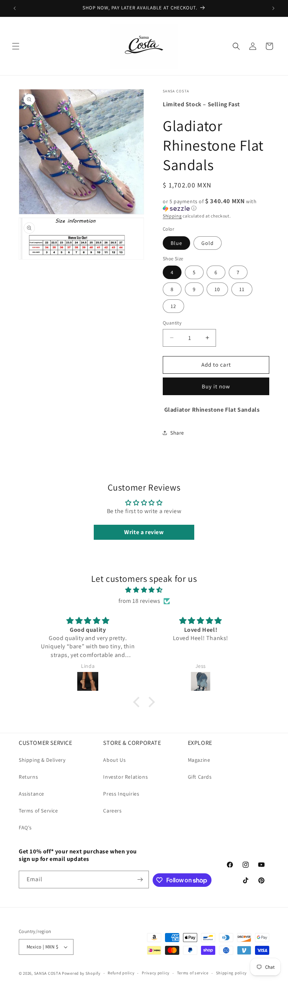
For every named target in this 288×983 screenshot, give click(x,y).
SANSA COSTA (47, 973)
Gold (207, 243)
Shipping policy (231, 972)
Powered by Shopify (81, 973)
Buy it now (216, 386)
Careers (112, 810)
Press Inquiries (121, 793)
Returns (28, 776)
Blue (176, 243)
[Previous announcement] (14, 8)
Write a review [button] (144, 532)
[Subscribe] (140, 879)
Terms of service (192, 972)
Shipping (172, 216)
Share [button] (177, 432)
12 (173, 306)
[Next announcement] (273, 8)
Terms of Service (38, 810)
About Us (114, 760)
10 (217, 289)
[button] (16, 46)
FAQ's (25, 827)
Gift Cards (200, 776)
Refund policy (121, 972)
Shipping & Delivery (42, 760)
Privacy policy (156, 972)
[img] (143, 590)
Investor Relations (125, 776)
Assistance (31, 793)
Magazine (199, 760)
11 (241, 289)
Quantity (172, 323)
